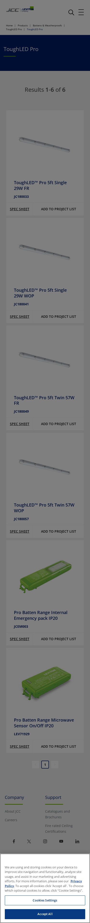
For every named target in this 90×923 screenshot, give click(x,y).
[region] (45, 888)
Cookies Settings (45, 900)
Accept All (44, 914)
